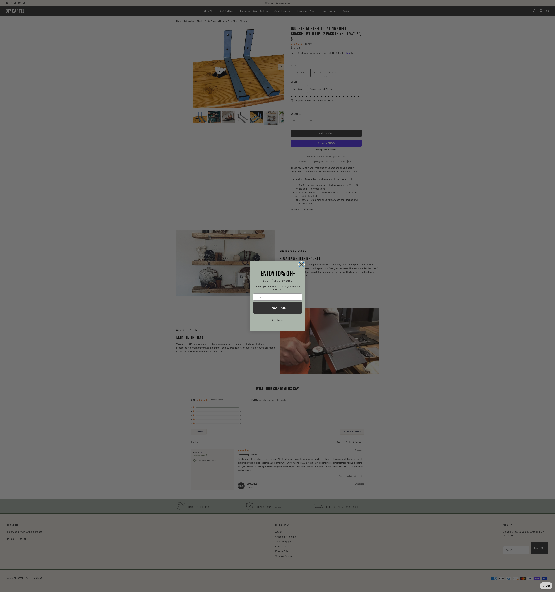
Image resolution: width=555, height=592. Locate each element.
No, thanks (277, 320)
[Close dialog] (301, 264)
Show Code (277, 308)
